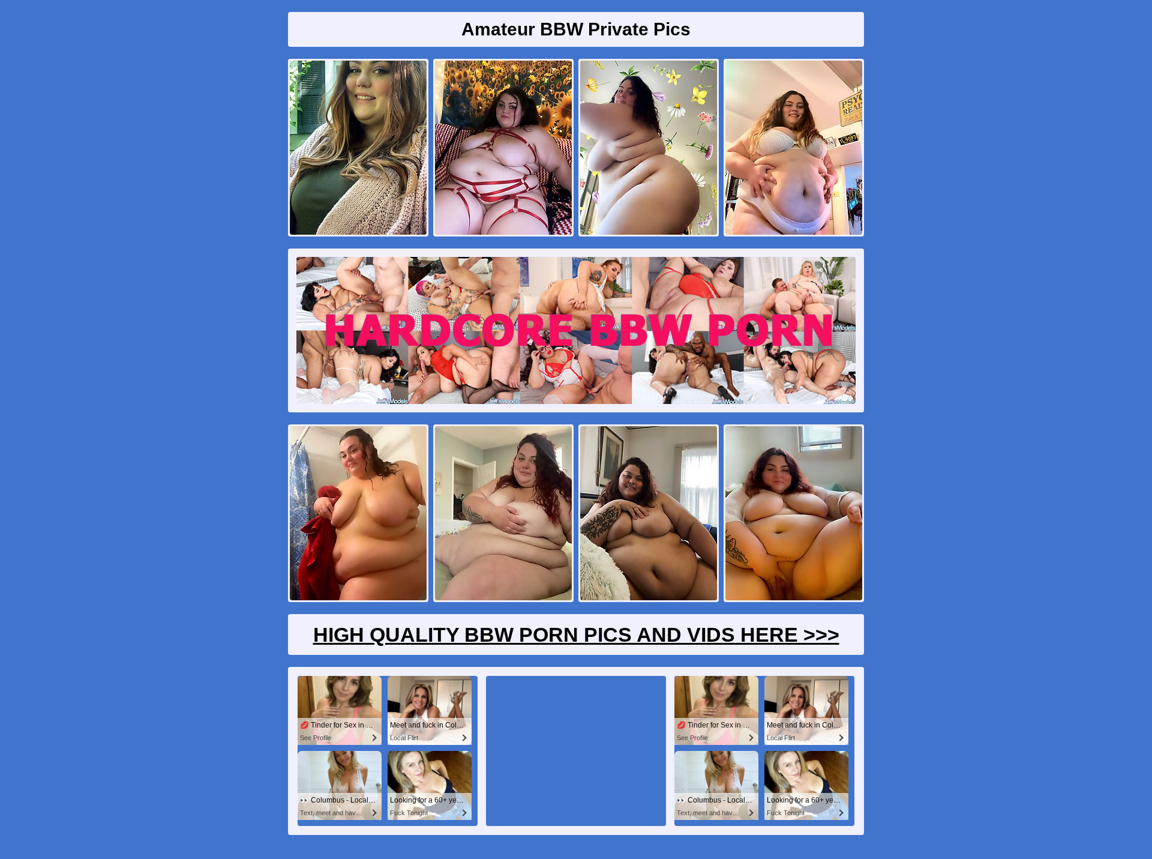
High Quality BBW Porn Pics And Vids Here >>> (576, 634)
